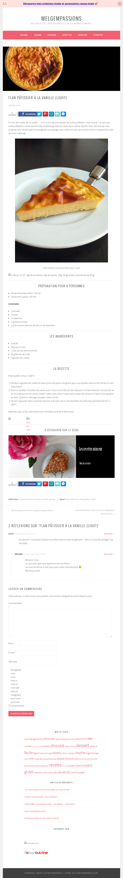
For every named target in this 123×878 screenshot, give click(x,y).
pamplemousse (49, 759)
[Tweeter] (39, 114)
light (67, 499)
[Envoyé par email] (51, 114)
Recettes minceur (33, 499)
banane (65, 738)
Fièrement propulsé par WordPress (43, 873)
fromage (48, 753)
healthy (57, 753)
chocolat (57, 745)
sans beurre (77, 765)
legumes (90, 753)
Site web (12, 661)
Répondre (108, 534)
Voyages (52, 35)
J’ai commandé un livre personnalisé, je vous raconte (46, 789)
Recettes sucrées (48, 499)
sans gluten (84, 499)
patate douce (65, 759)
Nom (11, 643)
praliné (31, 765)
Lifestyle (67, 35)
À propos (98, 35)
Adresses (82, 35)
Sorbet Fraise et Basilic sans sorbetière (40, 796)
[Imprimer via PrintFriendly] (57, 114)
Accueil (24, 35)
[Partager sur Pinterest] (45, 114)
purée (37, 765)
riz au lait (66, 765)
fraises (41, 753)
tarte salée (52, 772)
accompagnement (33, 738)
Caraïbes (45, 746)
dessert (82, 745)
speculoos (38, 772)
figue (35, 753)
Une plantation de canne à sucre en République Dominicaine (95, 512)
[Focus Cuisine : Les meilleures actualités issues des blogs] (36, 853)
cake (89, 738)
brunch (81, 739)
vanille (93, 499)
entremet (93, 746)
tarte (46, 772)
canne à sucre (36, 746)
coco (73, 746)
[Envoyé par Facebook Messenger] (63, 114)
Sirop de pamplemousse (34, 811)
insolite (80, 752)
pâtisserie (74, 499)
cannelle (28, 746)
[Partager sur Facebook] (29, 114)
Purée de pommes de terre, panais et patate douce (32, 511)
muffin (31, 758)
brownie (72, 739)
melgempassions (61, 18)
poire (76, 758)
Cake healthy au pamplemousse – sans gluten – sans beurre (49, 804)
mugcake (39, 759)
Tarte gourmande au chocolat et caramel (41, 818)
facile (28, 752)
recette (55, 765)
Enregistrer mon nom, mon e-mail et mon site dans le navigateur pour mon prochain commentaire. (15, 687)
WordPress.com (89, 873)
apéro (58, 739)
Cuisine (37, 35)
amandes (49, 739)
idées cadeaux (68, 753)
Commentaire (13, 605)
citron (67, 746)
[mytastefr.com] (31, 843)
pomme (83, 759)
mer (26, 759)
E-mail (12, 652)
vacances (63, 772)
